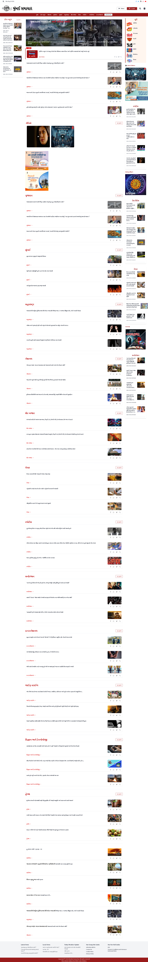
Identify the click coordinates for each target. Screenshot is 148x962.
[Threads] (140, 1)
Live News (41, 57)
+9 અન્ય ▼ (108, 14)
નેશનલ (29, 374)
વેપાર (28, 483)
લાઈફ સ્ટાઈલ (30, 700)
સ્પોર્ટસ (29, 537)
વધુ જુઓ (119, 123)
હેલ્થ (28, 809)
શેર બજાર (29, 428)
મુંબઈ (28, 265)
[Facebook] (136, 1)
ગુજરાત (29, 72)
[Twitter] (138, 1)
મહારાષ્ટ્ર (29, 319)
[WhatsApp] (113, 72)
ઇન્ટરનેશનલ (30, 646)
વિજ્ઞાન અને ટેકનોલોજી (33, 755)
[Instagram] (143, 1)
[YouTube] (145, 1)
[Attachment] (120, 72)
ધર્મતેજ (29, 858)
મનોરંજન (29, 591)
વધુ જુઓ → (19, 19)
